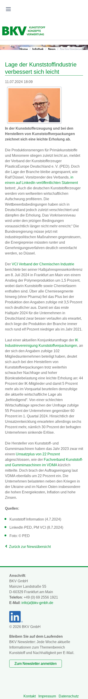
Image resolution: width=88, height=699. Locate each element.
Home (24, 49)
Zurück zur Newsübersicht (30, 547)
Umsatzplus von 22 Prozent (38, 454)
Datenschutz (69, 696)
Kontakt (29, 696)
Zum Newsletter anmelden (35, 664)
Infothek (38, 49)
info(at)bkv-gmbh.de (37, 603)
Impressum (47, 696)
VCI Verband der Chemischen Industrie (43, 264)
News (52, 49)
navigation (8, 9)
